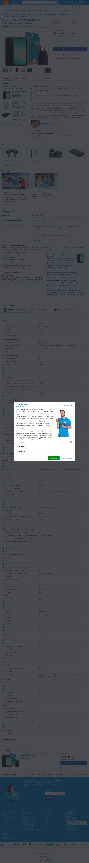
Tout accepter (53, 458)
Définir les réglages (66, 458)
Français (68, 405)
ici (38, 432)
